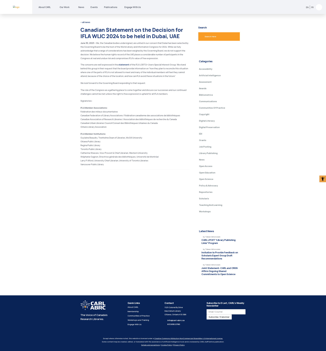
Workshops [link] (205, 211)
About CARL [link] (45, 7)
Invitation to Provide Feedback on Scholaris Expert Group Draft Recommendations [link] (219, 255)
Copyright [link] (204, 114)
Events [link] (94, 7)
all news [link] (85, 22)
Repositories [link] (205, 192)
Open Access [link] (205, 166)
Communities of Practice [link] (212, 107)
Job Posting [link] (205, 146)
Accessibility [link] (205, 69)
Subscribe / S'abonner (219, 317)
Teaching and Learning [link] (210, 205)
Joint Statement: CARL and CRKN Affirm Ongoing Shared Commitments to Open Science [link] (219, 271)
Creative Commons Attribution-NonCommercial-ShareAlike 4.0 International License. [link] (188, 338)
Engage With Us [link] (132, 7)
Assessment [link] (205, 82)
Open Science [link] (206, 179)
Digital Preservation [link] (209, 127)
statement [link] (124, 64)
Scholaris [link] (204, 198)
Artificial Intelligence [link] (210, 75)
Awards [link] (202, 88)
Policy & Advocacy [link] (208, 185)
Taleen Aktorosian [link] (212, 237)
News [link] (81, 7)
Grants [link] (202, 140)
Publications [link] (111, 7)
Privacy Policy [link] (179, 345)
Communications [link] (208, 101)
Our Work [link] (64, 7)
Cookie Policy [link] (166, 345)
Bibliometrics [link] (206, 94)
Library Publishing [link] (208, 153)
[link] (322, 179)
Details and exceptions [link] (150, 345)
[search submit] (232, 36)
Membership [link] (133, 311)
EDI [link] (200, 133)
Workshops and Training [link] (138, 320)
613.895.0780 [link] (173, 324)
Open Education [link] (207, 172)
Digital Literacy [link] (207, 120)
